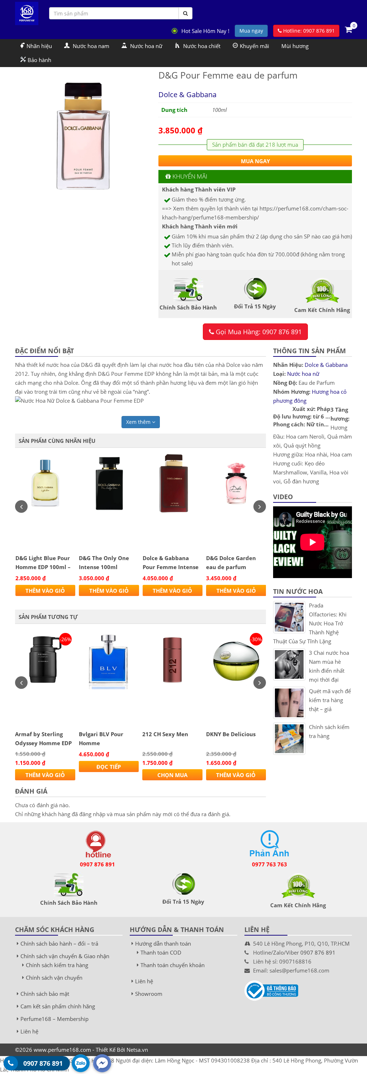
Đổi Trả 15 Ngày (183, 901)
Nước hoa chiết (201, 45)
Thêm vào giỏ (45, 590)
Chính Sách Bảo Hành (68, 902)
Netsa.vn (137, 1049)
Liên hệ (29, 1031)
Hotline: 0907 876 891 (308, 30)
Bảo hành (39, 59)
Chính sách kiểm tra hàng (57, 965)
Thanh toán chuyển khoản (172, 965)
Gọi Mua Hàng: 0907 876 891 (258, 331)
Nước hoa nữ (145, 45)
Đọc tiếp (108, 766)
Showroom (148, 993)
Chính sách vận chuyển (54, 977)
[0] (348, 29)
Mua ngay (251, 30)
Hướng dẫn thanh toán (163, 943)
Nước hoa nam (90, 45)
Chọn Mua (172, 775)
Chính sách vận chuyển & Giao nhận (64, 956)
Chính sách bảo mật (44, 993)
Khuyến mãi (254, 45)
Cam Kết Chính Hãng (298, 905)
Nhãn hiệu (39, 45)
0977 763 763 (269, 864)
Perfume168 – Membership (54, 1018)
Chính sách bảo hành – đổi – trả (59, 943)
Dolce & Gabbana (187, 94)
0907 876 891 (97, 864)
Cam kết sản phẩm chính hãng (57, 1006)
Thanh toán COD (160, 952)
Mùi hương (295, 45)
